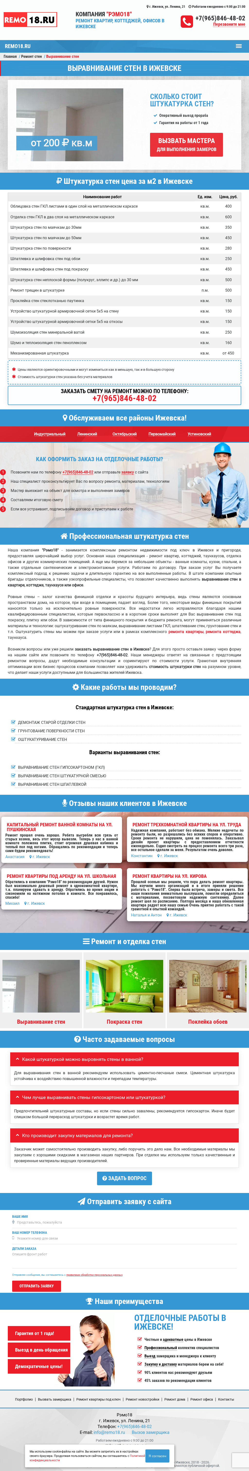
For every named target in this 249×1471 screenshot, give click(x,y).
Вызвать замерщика (54, 1399)
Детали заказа (24, 1249)
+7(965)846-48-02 (220, 18)
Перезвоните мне (229, 24)
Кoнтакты (226, 1399)
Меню (238, 44)
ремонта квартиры (186, 631)
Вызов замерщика (150, 1432)
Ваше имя (20, 1217)
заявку (127, 472)
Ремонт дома (174, 1399)
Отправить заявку (36, 1286)
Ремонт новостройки (142, 1399)
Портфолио (24, 1399)
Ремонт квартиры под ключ (98, 1399)
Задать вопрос (127, 1178)
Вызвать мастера (186, 144)
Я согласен (157, 1456)
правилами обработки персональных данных (94, 1275)
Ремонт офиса (201, 1399)
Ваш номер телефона (29, 1233)
